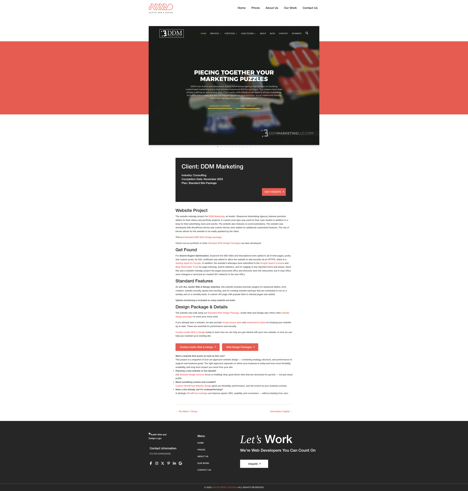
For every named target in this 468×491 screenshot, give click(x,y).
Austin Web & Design (224, 487)
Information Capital (281, 411)
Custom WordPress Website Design (193, 385)
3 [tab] (225, 147)
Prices (201, 449)
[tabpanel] (234, 85)
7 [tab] (239, 147)
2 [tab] (221, 147)
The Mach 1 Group (186, 411)
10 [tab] (250, 147)
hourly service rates (232, 322)
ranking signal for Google (188, 263)
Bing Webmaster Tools (187, 266)
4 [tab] (228, 147)
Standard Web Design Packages (224, 243)
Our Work (203, 463)
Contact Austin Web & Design (190, 332)
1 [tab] (217, 147)
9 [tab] (247, 147)
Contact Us (204, 470)
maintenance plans (256, 322)
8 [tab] (243, 147)
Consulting (199, 175)
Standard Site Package (203, 183)
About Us (202, 456)
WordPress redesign (197, 393)
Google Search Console (272, 263)
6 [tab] (236, 147)
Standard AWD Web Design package (202, 237)
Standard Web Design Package (223, 312)
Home (200, 443)
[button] (198, 347)
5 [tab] (232, 147)
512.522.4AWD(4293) (160, 453)
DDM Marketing (216, 216)
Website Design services (192, 374)
